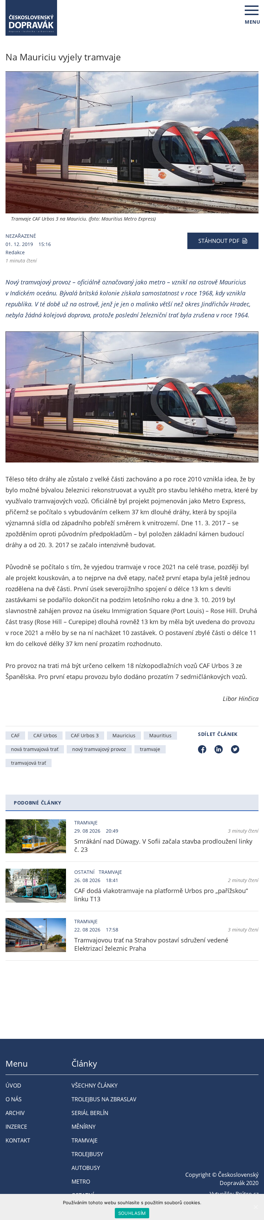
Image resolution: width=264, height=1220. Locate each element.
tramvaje (150, 749)
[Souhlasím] (255, 1207)
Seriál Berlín (90, 1113)
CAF (15, 735)
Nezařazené (21, 236)
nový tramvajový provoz (99, 749)
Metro (81, 1181)
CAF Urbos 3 (85, 735)
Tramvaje (86, 822)
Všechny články (95, 1085)
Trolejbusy (87, 1154)
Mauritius (160, 735)
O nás (14, 1099)
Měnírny (84, 1126)
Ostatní (84, 872)
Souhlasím (132, 1213)
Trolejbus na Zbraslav (104, 1099)
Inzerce (16, 1126)
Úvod (13, 1085)
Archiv (15, 1113)
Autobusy (86, 1168)
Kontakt (18, 1140)
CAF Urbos (45, 735)
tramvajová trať (28, 763)
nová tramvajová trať (34, 749)
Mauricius (123, 735)
